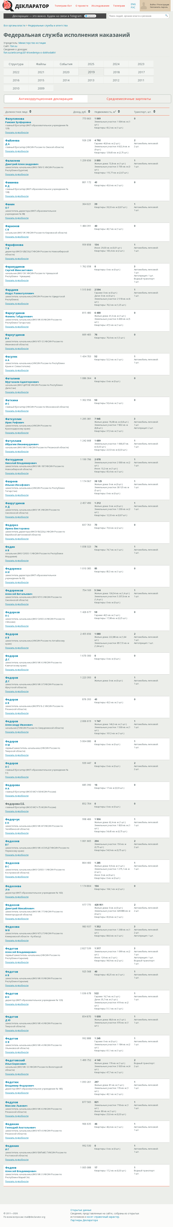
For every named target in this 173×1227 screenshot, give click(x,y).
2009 (41, 88)
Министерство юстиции (32, 42)
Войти (153, 4)
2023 (141, 64)
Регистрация (163, 4)
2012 (116, 80)
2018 (116, 72)
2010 (16, 88)
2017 (141, 72)
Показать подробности (17, 132)
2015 (41, 80)
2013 (91, 80)
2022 (16, 72)
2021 (41, 72)
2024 (116, 64)
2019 (91, 72)
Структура (16, 64)
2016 (16, 80)
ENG (133, 4)
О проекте (82, 5)
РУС (133, 7)
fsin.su (13, 46)
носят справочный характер (103, 1216)
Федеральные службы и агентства (48, 25)
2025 (91, 64)
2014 (66, 80)
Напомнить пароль (159, 7)
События (66, 64)
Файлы (41, 64)
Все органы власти (14, 25)
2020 (66, 72)
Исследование (100, 5)
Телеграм (119, 5)
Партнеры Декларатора (84, 1220)
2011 (141, 80)
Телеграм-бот (63, 5)
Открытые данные (80, 1210)
